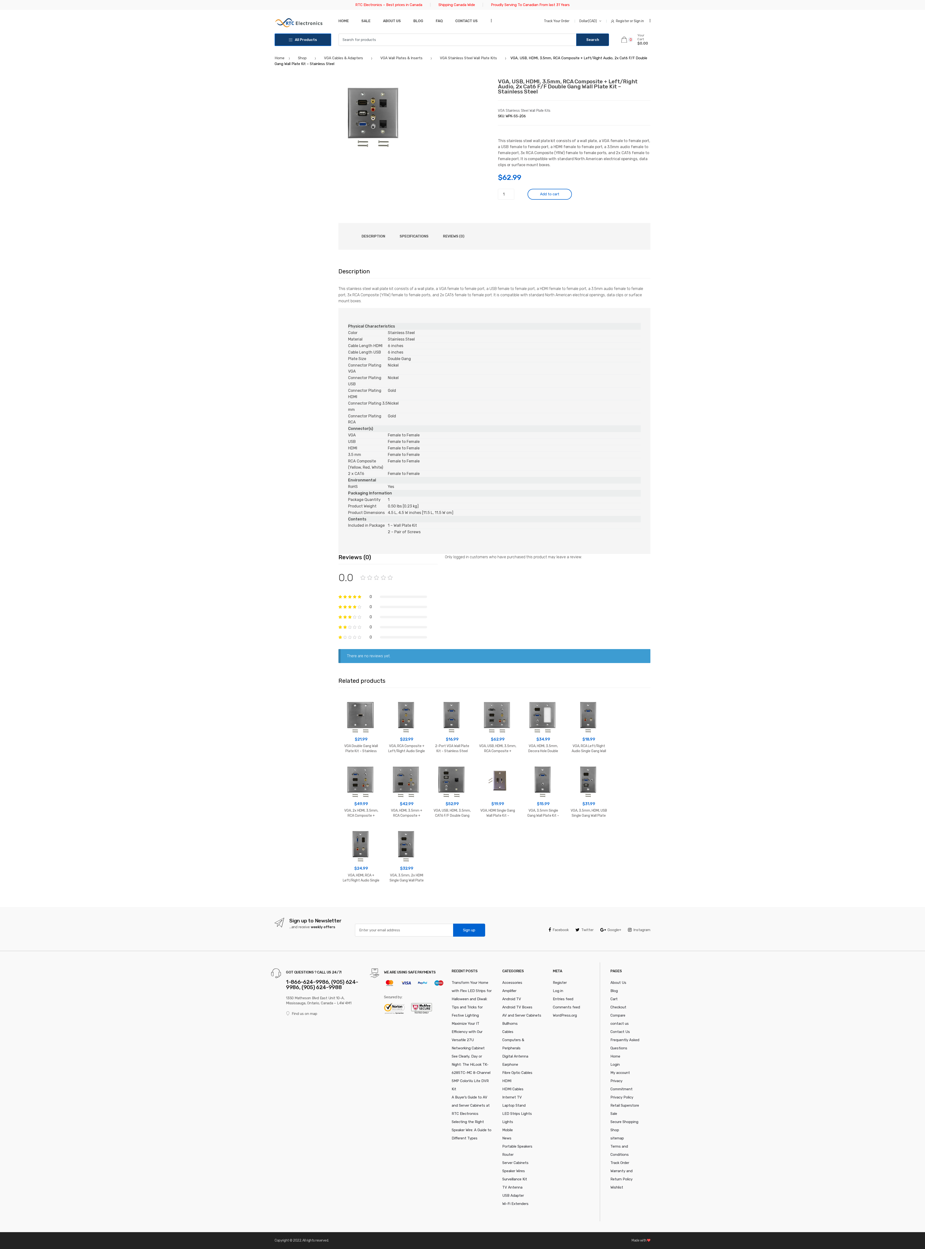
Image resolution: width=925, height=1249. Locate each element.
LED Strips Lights (517, 1113)
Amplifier (509, 991)
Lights (507, 1122)
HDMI (506, 1081)
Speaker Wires (513, 1171)
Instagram (641, 930)
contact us (619, 1023)
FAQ (439, 21)
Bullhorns (510, 1023)
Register (560, 982)
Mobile (507, 1130)
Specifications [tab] (414, 236)
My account (620, 1073)
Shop (302, 58)
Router (508, 1154)
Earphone (510, 1064)
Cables (507, 1032)
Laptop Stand (514, 1105)
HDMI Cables (512, 1089)
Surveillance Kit (514, 1179)
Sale (365, 21)
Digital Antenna (515, 1056)
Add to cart (549, 194)
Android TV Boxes (517, 1007)
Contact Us (620, 1032)
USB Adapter (513, 1195)
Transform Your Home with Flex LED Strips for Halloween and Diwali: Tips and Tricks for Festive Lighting (472, 999)
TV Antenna (512, 1187)
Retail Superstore (624, 1105)
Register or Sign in (630, 21)
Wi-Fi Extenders (515, 1204)
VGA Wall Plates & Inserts (401, 58)
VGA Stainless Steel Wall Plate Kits (468, 58)
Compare (617, 1015)
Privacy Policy (621, 1097)
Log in (558, 991)
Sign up (469, 930)
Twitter (587, 930)
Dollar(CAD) (588, 21)
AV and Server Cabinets (521, 1015)
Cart (614, 999)
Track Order (619, 1163)
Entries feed (563, 999)
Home (343, 21)
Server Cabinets (515, 1163)
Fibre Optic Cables (517, 1073)
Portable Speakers (517, 1146)
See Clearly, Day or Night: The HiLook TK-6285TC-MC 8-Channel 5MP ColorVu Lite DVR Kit (471, 1072)
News (506, 1138)
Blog (418, 21)
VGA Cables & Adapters (343, 58)
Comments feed (566, 1007)
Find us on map (304, 1014)
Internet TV (512, 1097)
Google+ (614, 930)
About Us (392, 21)
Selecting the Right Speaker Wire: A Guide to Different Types (471, 1130)
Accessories (512, 982)
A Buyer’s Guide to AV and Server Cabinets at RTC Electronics (471, 1105)
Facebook (561, 930)
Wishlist (616, 1187)
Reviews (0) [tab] (453, 236)
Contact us (466, 21)
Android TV (511, 999)
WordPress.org (565, 1015)
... (489, 20)
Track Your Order (556, 21)
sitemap (617, 1138)
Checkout (618, 1007)
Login (615, 1064)
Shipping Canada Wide (456, 5)
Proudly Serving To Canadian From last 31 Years (530, 5)
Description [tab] (373, 236)
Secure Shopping (624, 1122)
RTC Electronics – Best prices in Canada (388, 5)
